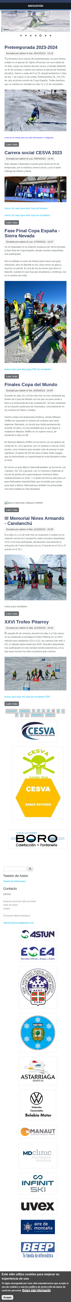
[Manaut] (38, 1137)
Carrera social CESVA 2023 (33, 152)
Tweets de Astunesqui (14, 881)
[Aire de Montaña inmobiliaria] (38, 1234)
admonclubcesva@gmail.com (18, 923)
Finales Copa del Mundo (31, 384)
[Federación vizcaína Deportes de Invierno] (38, 1051)
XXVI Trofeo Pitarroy (27, 621)
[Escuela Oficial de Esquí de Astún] (38, 961)
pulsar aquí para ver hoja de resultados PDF (27, 696)
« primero (11, 711)
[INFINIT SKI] (38, 1193)
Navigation (35, 6)
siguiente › (37, 715)
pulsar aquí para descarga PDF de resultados (28, 369)
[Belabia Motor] (38, 1119)
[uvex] (38, 1213)
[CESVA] (38, 741)
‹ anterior (24, 711)
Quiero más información (36, 1290)
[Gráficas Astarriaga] (38, 1084)
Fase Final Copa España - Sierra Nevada (32, 233)
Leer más (12, 144)
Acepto (7, 1297)
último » (50, 715)
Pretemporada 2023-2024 (31, 47)
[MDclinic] (38, 1167)
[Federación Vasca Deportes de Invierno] (38, 1008)
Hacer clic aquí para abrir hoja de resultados (27, 215)
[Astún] (38, 939)
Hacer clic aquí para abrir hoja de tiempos (26, 208)
